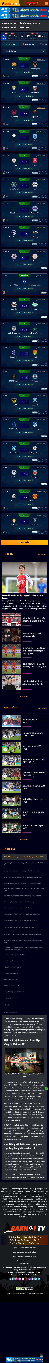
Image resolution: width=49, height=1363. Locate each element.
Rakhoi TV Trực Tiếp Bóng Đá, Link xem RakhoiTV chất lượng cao (21, 25)
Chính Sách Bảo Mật (32, 1236)
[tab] (3, 36)
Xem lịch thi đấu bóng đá (12, 967)
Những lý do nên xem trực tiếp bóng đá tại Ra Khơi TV (22, 934)
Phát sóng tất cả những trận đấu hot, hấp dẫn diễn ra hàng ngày (24, 889)
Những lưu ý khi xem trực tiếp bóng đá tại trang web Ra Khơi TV (23, 941)
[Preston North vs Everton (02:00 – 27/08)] (11, 787)
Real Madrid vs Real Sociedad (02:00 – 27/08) (32, 734)
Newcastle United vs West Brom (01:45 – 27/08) (33, 774)
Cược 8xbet (31, 3)
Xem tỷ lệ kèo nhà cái (11, 985)
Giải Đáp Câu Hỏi (17, 1243)
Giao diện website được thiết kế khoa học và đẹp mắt (22, 877)
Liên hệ (35, 1240)
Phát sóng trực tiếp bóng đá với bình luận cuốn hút (22, 914)
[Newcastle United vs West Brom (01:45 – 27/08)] (11, 774)
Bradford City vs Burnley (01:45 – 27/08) (34, 800)
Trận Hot (29, 44)
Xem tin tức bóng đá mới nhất (14, 955)
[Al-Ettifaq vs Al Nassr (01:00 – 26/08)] (11, 813)
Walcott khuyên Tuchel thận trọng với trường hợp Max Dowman (22, 596)
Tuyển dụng (34, 1243)
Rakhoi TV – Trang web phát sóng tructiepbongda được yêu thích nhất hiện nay (23, 948)
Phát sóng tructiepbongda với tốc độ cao (18, 908)
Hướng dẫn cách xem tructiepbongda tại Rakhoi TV (21, 927)
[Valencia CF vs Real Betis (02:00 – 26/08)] (11, 827)
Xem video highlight (11, 979)
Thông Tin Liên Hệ (10, 1012)
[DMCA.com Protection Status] (24, 1288)
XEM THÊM (42, 555)
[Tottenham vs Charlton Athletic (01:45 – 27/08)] (11, 760)
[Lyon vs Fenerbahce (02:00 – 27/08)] (11, 747)
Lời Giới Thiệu (9, 849)
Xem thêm (24, 542)
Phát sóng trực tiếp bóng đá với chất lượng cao (20, 902)
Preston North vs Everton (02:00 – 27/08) (34, 787)
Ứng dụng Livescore (11, 998)
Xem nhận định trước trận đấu (14, 992)
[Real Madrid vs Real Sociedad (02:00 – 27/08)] (11, 734)
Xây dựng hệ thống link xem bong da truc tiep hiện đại (22, 896)
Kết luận (7, 1005)
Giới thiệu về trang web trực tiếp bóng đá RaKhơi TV (24, 857)
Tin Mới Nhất (9, 554)
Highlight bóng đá (11, 707)
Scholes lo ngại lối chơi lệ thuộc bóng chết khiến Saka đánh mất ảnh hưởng (33, 619)
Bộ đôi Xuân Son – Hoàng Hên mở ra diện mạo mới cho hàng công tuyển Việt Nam (33, 651)
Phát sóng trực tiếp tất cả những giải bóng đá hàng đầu (23, 883)
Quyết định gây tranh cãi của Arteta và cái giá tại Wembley (32, 682)
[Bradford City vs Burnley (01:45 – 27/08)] (11, 800)
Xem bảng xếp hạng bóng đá (13, 961)
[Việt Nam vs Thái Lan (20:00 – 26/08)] (11, 721)
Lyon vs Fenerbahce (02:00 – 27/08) (32, 747)
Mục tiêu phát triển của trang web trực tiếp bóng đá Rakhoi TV (24, 864)
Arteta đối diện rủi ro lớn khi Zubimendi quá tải (32, 634)
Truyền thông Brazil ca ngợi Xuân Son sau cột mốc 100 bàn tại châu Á (34, 666)
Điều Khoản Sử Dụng (19, 1240)
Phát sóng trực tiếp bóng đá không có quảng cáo (20, 920)
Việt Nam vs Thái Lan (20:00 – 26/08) (33, 721)
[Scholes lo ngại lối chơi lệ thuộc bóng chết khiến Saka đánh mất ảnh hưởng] (11, 619)
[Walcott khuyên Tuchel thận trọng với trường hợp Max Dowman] (24, 577)
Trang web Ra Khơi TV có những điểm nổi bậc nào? (21, 871)
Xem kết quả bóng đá (11, 973)
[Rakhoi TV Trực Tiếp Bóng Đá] (9, 3)
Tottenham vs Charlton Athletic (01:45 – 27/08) (33, 760)
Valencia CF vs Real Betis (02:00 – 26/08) (34, 827)
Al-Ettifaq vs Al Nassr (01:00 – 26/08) (33, 813)
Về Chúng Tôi (14, 1236)
